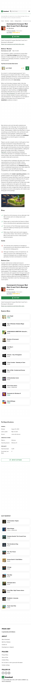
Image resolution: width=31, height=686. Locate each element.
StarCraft (3, 152)
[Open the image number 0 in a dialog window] (13, 200)
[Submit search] (11, 11)
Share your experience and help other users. (12, 44)
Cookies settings (6, 665)
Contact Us (4, 644)
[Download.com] (5, 11)
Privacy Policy (5, 655)
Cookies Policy (5, 660)
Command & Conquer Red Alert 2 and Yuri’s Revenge (17, 26)
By (11, 30)
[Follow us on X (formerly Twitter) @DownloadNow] (6, 673)
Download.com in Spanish (8, 647)
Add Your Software (6, 642)
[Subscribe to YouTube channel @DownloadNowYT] (9, 673)
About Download (6, 639)
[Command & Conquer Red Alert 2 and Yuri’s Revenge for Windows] (3, 28)
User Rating (9, 32)
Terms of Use (5, 657)
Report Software (17, 460)
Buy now (16, 36)
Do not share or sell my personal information (12, 662)
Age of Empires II (10, 93)
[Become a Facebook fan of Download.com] (3, 673)
